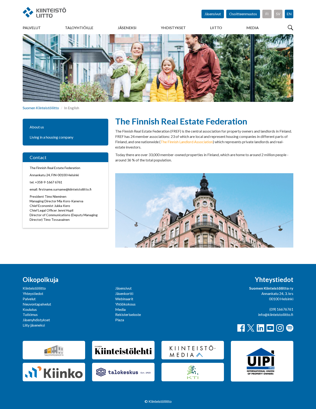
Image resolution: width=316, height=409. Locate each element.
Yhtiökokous (125, 304)
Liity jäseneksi (34, 325)
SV (278, 14)
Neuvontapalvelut (37, 304)
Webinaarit (124, 299)
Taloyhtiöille (79, 27)
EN (289, 14)
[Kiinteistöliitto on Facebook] (241, 328)
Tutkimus (30, 314)
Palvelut (32, 27)
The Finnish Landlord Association (187, 141)
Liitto (216, 27)
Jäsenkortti (124, 293)
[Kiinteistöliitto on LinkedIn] (260, 328)
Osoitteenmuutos (243, 14)
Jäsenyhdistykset (36, 320)
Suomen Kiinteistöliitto (41, 108)
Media (252, 27)
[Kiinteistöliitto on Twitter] (250, 328)
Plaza (119, 320)
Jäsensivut (212, 14)
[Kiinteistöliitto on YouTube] (270, 328)
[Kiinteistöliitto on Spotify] (289, 328)
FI (267, 14)
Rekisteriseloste (128, 314)
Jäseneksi (127, 27)
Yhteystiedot (33, 293)
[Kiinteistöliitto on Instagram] (280, 328)
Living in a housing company (51, 137)
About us (37, 127)
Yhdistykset (173, 27)
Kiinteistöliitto (34, 288)
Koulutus (30, 309)
